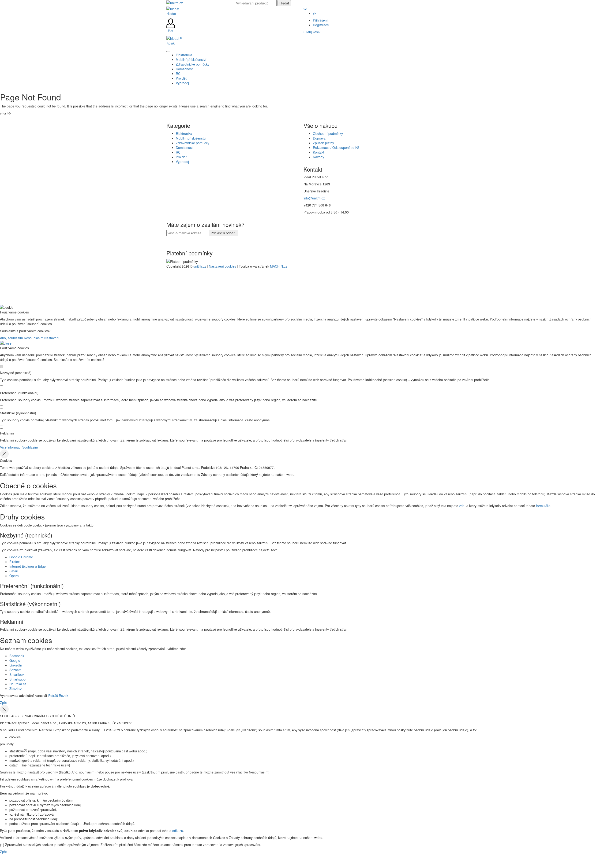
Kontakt (318, 152)
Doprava (319, 138)
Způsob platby (323, 142)
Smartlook (16, 674)
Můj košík (312, 31)
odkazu (177, 830)
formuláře (543, 505)
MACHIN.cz (278, 266)
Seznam (15, 669)
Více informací (10, 447)
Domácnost (184, 147)
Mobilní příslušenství (191, 138)
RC (178, 152)
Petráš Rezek (58, 695)
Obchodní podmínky (328, 133)
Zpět (3, 702)
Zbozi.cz (15, 688)
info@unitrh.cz (314, 198)
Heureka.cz (17, 683)
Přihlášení (320, 20)
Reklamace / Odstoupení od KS (336, 147)
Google (14, 660)
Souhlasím (30, 447)
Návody (318, 157)
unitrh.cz (199, 266)
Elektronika (184, 133)
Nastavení (51, 337)
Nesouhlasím (33, 337)
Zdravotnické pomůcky (192, 142)
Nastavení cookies (222, 266)
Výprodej (182, 161)
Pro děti (181, 157)
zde (462, 505)
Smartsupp (17, 679)
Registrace (321, 24)
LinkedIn (15, 665)
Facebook (16, 655)
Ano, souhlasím (11, 337)
